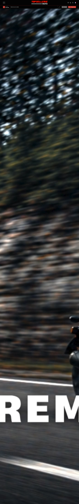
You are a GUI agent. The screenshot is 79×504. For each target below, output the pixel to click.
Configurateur (72, 7)
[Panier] (70, 2)
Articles (65, 7)
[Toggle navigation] (4, 3)
